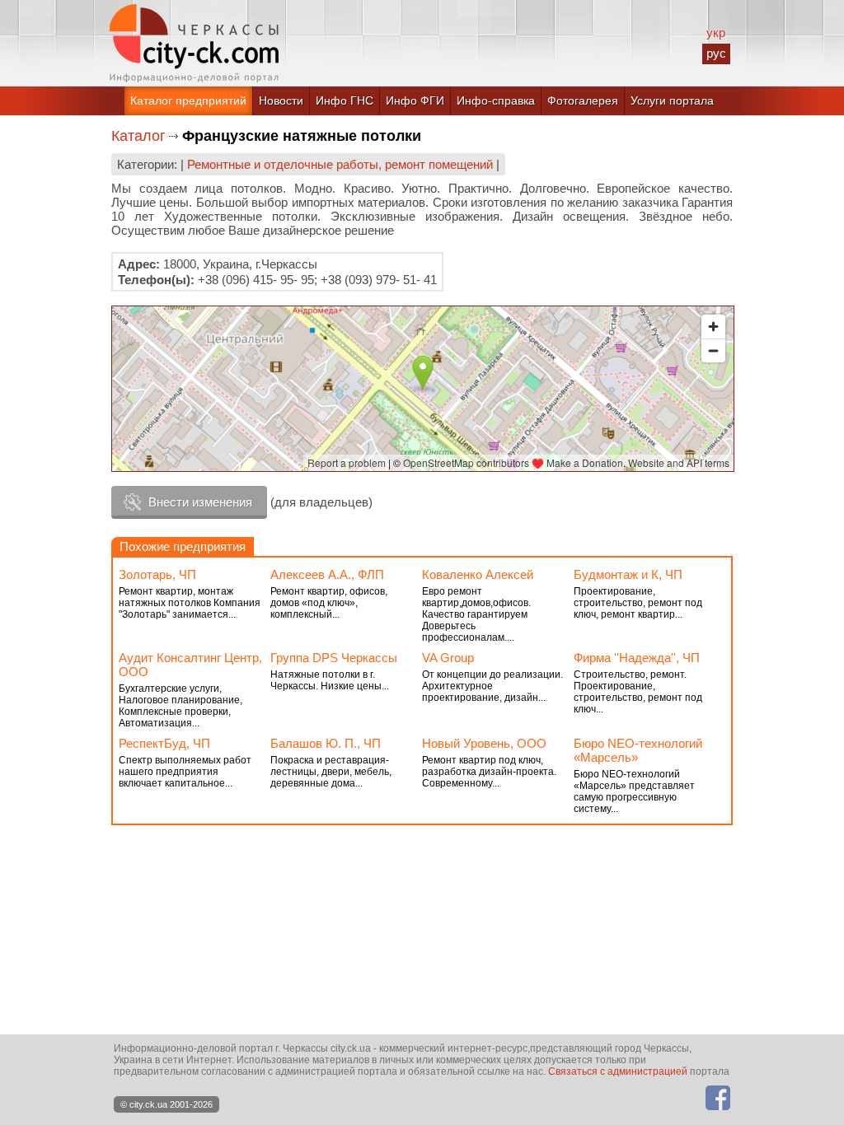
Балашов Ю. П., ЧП (325, 743)
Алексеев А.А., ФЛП (327, 574)
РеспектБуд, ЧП (164, 743)
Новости (281, 100)
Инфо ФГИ (415, 100)
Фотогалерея (582, 100)
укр (715, 33)
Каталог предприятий (188, 100)
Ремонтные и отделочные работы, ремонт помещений (340, 164)
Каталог (138, 136)
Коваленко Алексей (477, 574)
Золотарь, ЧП (157, 574)
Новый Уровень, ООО (484, 743)
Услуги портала (672, 100)
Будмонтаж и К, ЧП (628, 574)
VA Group (448, 658)
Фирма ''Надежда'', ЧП (637, 658)
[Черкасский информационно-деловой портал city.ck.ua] (194, 43)
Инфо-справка (496, 100)
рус (716, 53)
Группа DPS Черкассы (333, 658)
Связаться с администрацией (617, 1071)
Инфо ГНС (344, 100)
